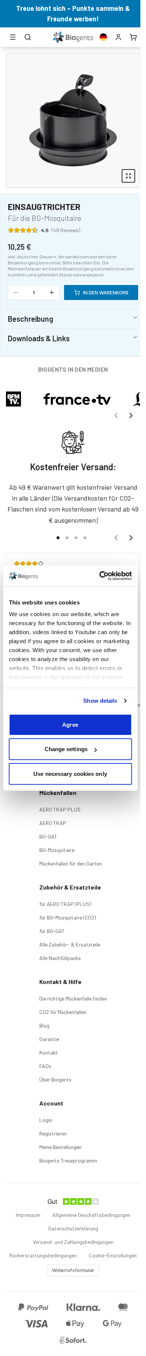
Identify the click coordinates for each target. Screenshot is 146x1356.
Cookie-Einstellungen (113, 1255)
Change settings (66, 749)
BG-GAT (48, 836)
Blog (44, 1025)
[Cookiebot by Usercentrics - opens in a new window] (100, 576)
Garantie (49, 1039)
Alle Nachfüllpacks (60, 958)
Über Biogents (55, 1079)
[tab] (58, 537)
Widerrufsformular (73, 1270)
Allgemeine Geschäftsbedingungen (91, 1215)
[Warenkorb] (133, 37)
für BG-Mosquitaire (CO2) (67, 917)
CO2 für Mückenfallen (62, 1012)
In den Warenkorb (105, 292)
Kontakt (48, 1052)
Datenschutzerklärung (73, 1228)
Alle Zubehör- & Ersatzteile (69, 944)
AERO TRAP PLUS (59, 809)
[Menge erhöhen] (51, 292)
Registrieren (53, 1133)
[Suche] (27, 37)
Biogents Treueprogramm (68, 1160)
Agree (70, 724)
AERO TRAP (52, 823)
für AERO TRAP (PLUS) (65, 904)
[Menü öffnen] (12, 37)
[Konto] (118, 37)
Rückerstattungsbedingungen (43, 1255)
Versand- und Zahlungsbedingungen (73, 1242)
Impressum (28, 1215)
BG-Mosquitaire (56, 850)
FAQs (45, 1066)
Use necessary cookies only (70, 773)
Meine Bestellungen (60, 1147)
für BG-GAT (52, 931)
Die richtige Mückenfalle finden (73, 998)
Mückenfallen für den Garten (70, 863)
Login (45, 1120)
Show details (100, 701)
